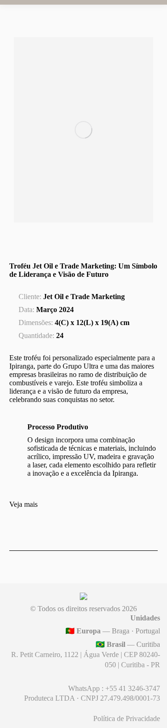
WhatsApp (85, 688)
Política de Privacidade (126, 718)
